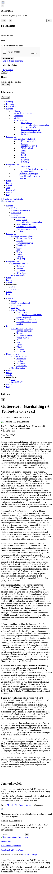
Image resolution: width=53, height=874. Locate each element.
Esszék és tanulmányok (23, 113)
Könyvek (25, 160)
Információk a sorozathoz (39, 125)
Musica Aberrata (20, 120)
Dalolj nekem (26, 123)
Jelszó (3, 40)
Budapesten (21, 266)
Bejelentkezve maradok (13, 46)
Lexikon (24, 134)
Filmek (24, 157)
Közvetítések (21, 273)
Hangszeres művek (29, 141)
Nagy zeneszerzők (28, 127)
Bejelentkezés (11, 104)
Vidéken (19, 268)
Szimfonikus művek (29, 146)
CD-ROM (25, 162)
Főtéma (17, 111)
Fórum (9, 183)
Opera (23, 150)
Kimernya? (10, 190)
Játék (8, 188)
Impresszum (6, 841)
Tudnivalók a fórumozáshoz (12, 850)
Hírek (8, 181)
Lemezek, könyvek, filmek (24, 139)
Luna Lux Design (29, 854)
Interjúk (17, 118)
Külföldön (20, 271)
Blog (8, 195)
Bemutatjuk (11, 136)
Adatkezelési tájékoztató (11, 846)
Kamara (24, 143)
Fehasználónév (7, 35)
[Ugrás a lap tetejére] (3, 2)
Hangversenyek (12, 164)
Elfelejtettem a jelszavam (13, 61)
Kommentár (18, 116)
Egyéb (23, 155)
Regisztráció (8, 70)
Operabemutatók (18, 275)
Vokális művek (27, 148)
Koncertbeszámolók (19, 264)
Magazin (9, 109)
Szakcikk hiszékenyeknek (31, 132)
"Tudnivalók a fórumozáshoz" (19, 805)
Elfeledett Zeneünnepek (30, 129)
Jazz (23, 153)
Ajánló (9, 185)
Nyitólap (9, 102)
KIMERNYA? (17, 382)
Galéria (9, 192)
